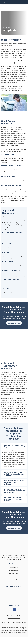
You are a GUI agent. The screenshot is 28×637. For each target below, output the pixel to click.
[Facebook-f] (14, 609)
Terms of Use (18, 615)
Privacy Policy (10, 615)
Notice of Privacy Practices (14, 618)
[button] (25, 7)
